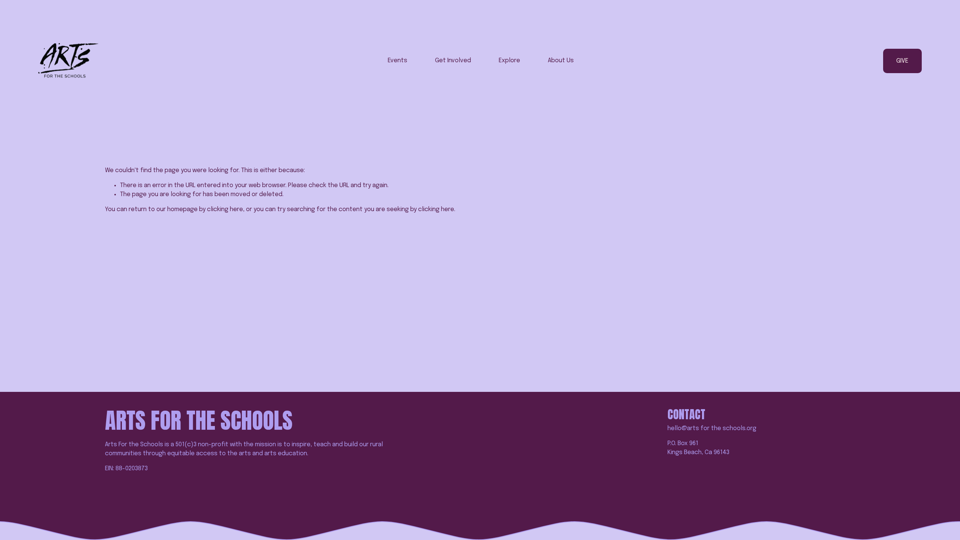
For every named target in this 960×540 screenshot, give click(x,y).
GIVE (902, 61)
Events (397, 60)
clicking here (225, 209)
